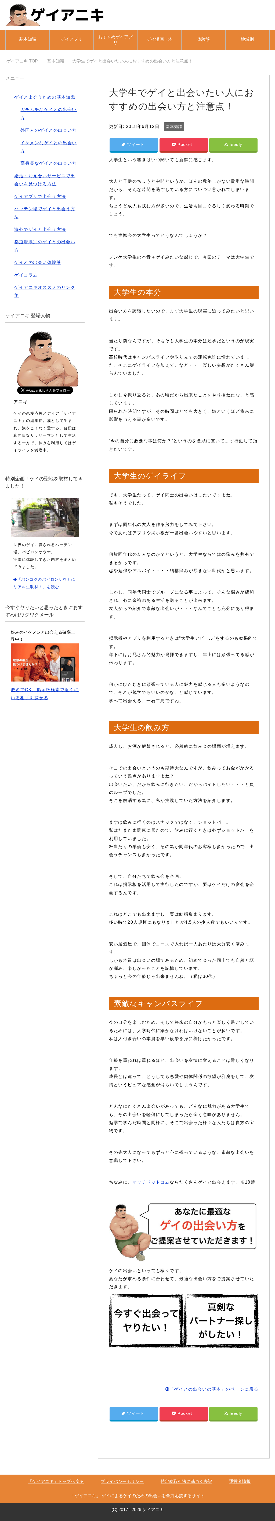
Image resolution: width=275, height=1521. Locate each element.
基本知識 (27, 39)
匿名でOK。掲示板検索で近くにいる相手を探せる (45, 693)
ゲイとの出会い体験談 (37, 262)
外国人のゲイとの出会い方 (48, 130)
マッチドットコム (151, 1182)
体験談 (203, 39)
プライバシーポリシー (122, 1481)
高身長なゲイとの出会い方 (48, 163)
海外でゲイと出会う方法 (40, 229)
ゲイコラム (26, 275)
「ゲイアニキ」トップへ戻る (56, 1481)
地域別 (247, 39)
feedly (236, 144)
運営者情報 (240, 1481)
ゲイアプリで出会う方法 (40, 196)
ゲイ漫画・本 (159, 39)
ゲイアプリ (71, 39)
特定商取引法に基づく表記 (186, 1481)
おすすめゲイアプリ (115, 40)
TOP (25, 61)
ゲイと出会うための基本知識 (44, 97)
